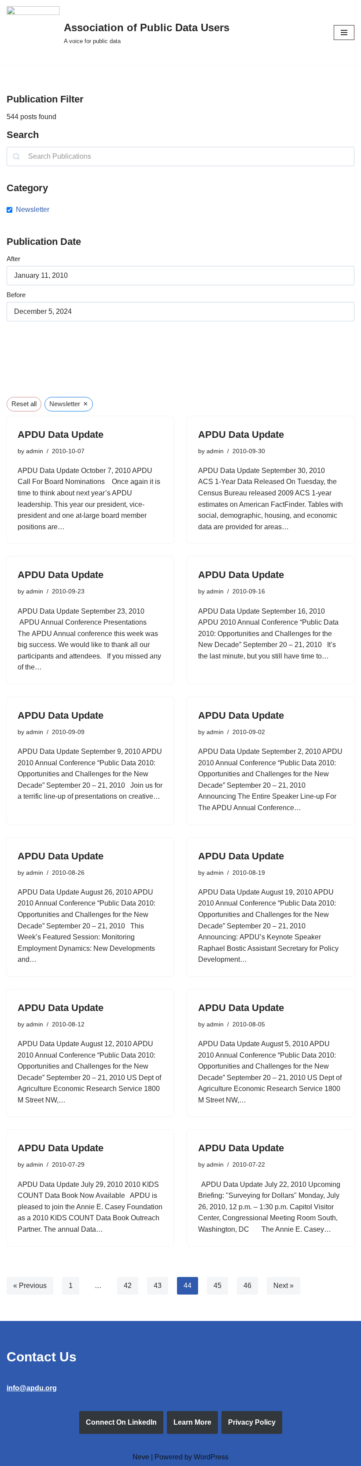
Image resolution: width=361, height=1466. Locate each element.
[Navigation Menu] (344, 32)
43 (158, 1285)
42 (128, 1285)
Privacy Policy (252, 1422)
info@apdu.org (32, 1388)
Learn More (192, 1422)
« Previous (30, 1285)
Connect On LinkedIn (121, 1422)
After (13, 258)
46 (247, 1285)
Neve (141, 1457)
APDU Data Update (60, 434)
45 (217, 1285)
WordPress (211, 1457)
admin (34, 451)
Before (16, 294)
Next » (283, 1285)
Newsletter (32, 209)
